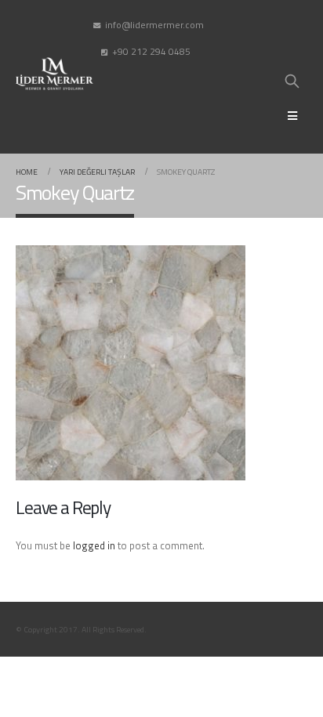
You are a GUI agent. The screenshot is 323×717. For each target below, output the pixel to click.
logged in (94, 545)
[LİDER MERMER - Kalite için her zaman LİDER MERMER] (54, 73)
